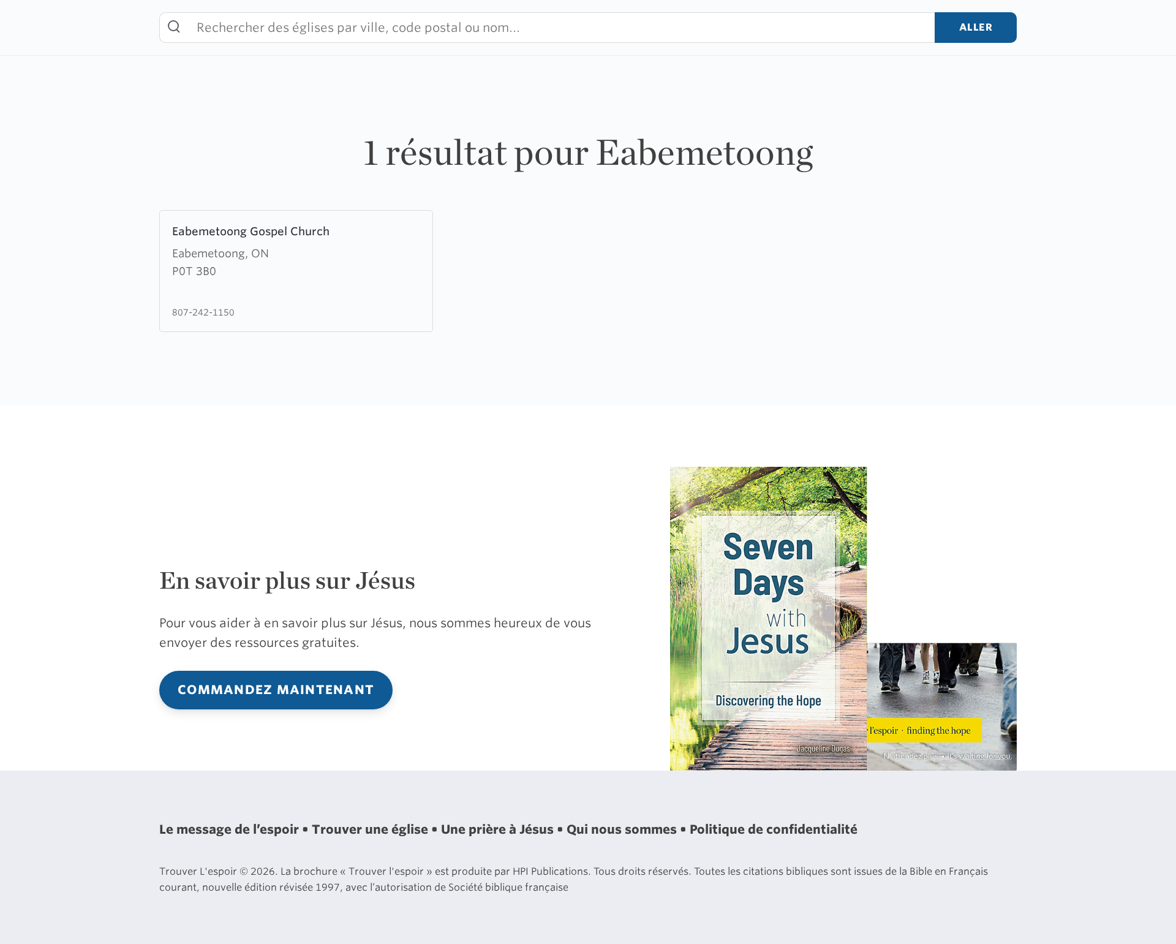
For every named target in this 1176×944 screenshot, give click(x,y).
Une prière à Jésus (499, 829)
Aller (976, 27)
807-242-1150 (203, 312)
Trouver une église (371, 829)
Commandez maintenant (276, 689)
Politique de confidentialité (774, 829)
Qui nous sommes (623, 829)
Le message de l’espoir (230, 829)
